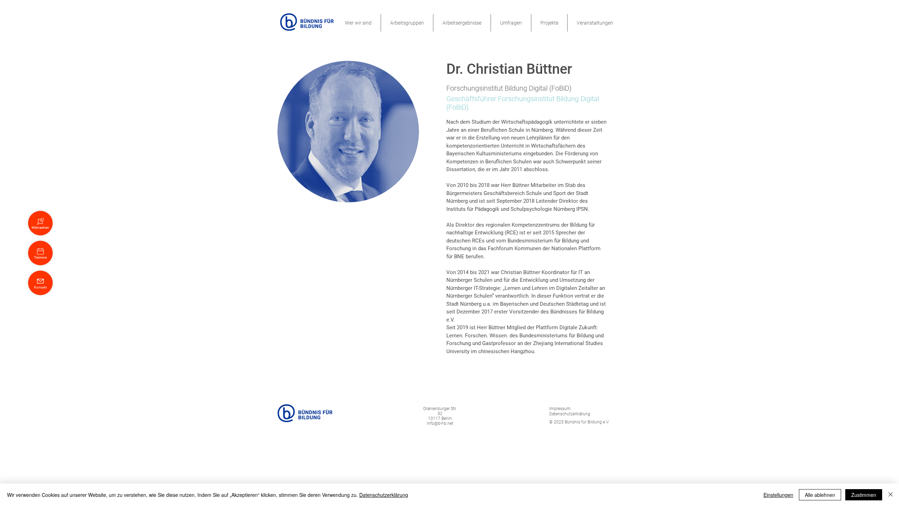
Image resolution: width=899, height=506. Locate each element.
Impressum (560, 408)
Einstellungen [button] (778, 494)
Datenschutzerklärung (383, 494)
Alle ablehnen (820, 494)
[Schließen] (890, 494)
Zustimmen (863, 494)
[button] (358, 23)
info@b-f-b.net (440, 423)
